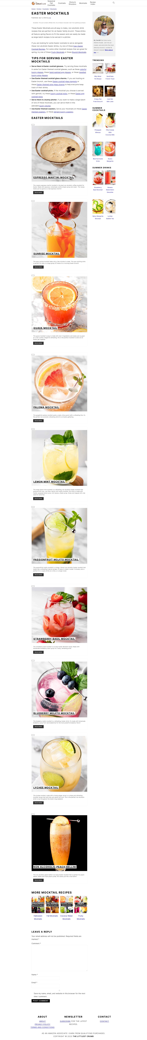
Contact (104, 1021)
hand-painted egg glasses (60, 72)
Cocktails (62, 3)
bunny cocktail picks (58, 94)
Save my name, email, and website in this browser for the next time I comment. (59, 995)
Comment (36, 943)
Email (34, 983)
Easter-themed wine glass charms (51, 85)
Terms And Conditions (43, 1027)
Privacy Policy (42, 1024)
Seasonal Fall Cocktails (51, 3)
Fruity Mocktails (57, 52)
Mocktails (83, 3)
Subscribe (65, 1021)
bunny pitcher (45, 106)
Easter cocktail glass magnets (65, 81)
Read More (38, 192)
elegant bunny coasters (63, 112)
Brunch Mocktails (79, 52)
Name (35, 975)
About (42, 1021)
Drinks (39, 9)
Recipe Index (93, 3)
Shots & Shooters (72, 3)
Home (33, 9)
